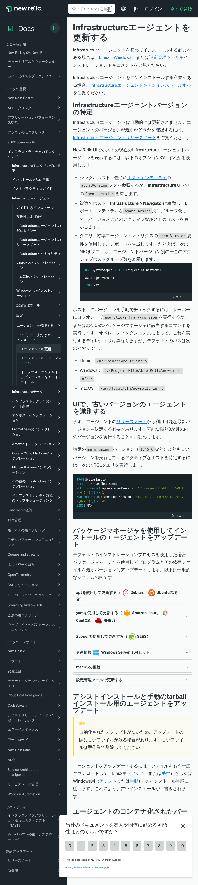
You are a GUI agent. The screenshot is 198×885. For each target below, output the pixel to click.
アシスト (139, 773)
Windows (123, 57)
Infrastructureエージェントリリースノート (114, 137)
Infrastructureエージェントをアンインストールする (140, 85)
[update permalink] (83, 544)
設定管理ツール (164, 57)
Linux (104, 57)
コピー (180, 297)
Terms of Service (94, 867)
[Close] (183, 826)
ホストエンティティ (147, 177)
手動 (166, 773)
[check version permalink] (109, 411)
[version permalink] (96, 111)
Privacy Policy (72, 867)
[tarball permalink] (103, 710)
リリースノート (131, 421)
